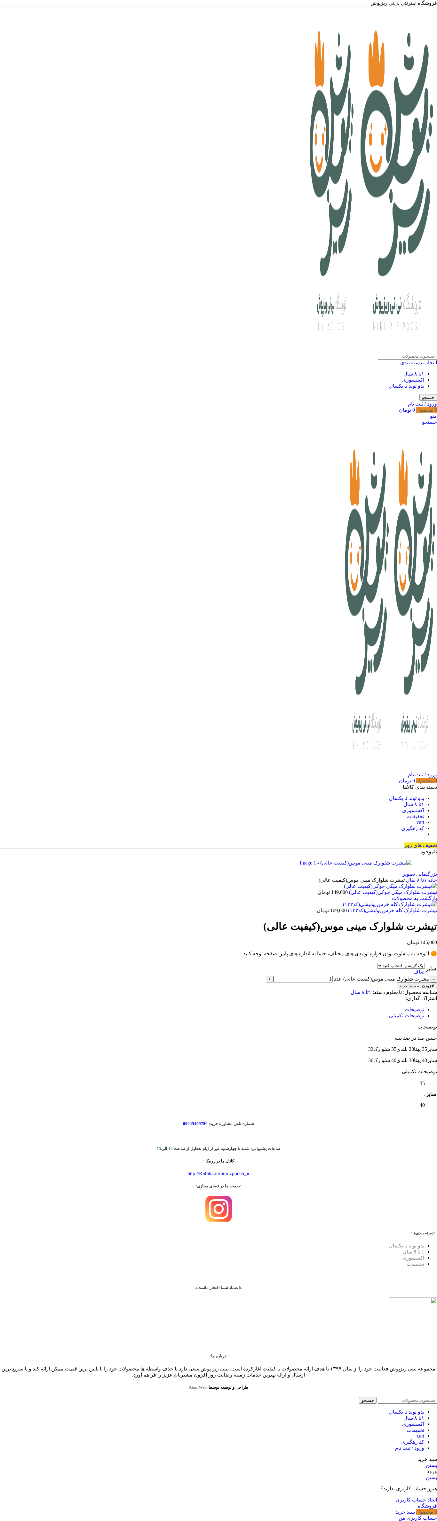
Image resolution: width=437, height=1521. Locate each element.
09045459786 (195, 1123)
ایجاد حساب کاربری (416, 1499)
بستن (431, 1465)
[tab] (414, 1009)
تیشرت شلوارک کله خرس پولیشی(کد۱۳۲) (392, 910)
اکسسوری (413, 380)
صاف (419, 971)
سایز (431, 968)
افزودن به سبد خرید (416, 985)
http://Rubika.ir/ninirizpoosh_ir (218, 1173)
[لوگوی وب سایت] (396, 350)
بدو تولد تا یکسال (406, 386)
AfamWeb (198, 1387)
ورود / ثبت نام (409, 1448)
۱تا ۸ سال (413, 373)
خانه (432, 880)
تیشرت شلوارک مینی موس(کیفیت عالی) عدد (381, 979)
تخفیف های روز (420, 845)
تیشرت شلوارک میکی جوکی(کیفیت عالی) (392, 892)
